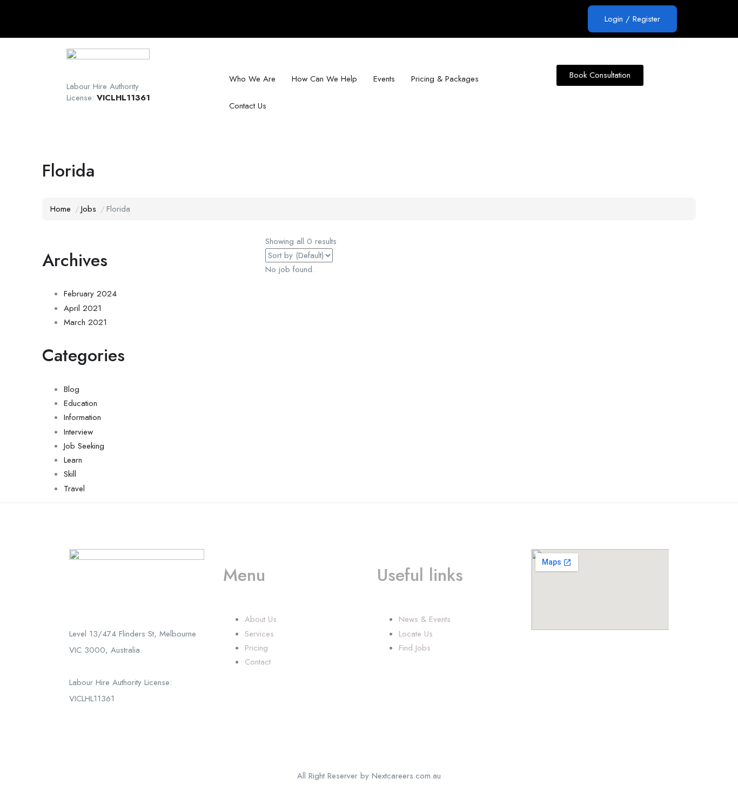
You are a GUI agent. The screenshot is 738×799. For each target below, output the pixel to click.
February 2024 (90, 294)
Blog (71, 389)
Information (82, 417)
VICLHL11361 (123, 98)
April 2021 (83, 308)
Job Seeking (84, 446)
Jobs (88, 209)
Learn (73, 460)
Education (80, 403)
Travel (74, 489)
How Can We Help (324, 79)
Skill (70, 474)
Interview (78, 432)
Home (60, 209)
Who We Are (252, 79)
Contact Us (247, 106)
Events (384, 79)
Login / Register (632, 19)
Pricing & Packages (445, 79)
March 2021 (85, 322)
